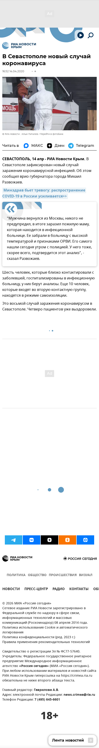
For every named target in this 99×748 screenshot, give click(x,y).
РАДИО (58, 589)
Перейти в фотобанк (51, 134)
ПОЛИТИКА (16, 575)
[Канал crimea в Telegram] (13, 540)
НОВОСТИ (11, 589)
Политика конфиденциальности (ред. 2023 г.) (38, 637)
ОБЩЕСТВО (37, 575)
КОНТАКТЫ (79, 589)
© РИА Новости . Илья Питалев (20, 134)
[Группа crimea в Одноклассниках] (67, 540)
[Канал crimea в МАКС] (85, 540)
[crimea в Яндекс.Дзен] (49, 540)
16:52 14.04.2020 (13, 71)
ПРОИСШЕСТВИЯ (63, 575)
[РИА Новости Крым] (19, 45)
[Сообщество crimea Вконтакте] (31, 540)
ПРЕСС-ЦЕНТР (36, 589)
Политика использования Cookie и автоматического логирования (45, 630)
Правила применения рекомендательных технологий (46, 642)
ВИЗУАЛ (85, 575)
